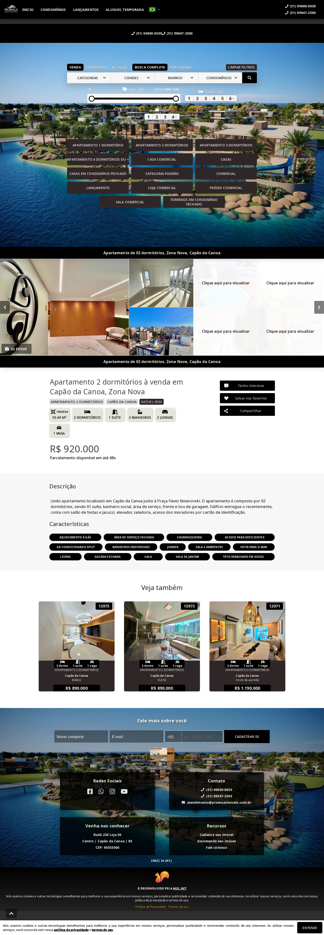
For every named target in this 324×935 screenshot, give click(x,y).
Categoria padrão (162, 173)
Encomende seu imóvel (216, 841)
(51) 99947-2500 (180, 33)
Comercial (226, 173)
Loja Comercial (162, 188)
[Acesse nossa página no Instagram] (112, 791)
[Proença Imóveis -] (162, 755)
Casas (226, 159)
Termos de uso (178, 907)
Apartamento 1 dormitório (98, 145)
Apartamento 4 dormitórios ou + (98, 159)
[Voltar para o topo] (11, 913)
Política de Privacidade (150, 907)
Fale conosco (216, 847)
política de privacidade (71, 930)
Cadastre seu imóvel (217, 834)
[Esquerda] (5, 307)
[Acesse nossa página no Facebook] (90, 791)
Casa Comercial (162, 159)
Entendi (309, 928)
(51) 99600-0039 (149, 33)
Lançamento (98, 188)
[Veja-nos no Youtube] (124, 791)
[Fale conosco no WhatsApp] (101, 791)
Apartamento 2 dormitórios (162, 145)
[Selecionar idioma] (154, 9)
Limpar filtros (241, 67)
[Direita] (319, 307)
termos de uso (102, 930)
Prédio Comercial (226, 188)
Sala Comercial (130, 202)
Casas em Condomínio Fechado (97, 173)
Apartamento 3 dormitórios (226, 145)
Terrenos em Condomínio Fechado (194, 201)
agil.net (179, 888)
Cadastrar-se (247, 736)
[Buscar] (249, 77)
